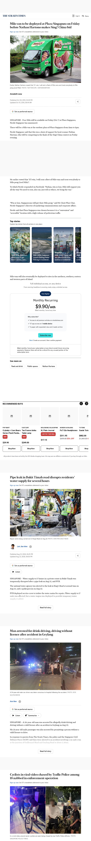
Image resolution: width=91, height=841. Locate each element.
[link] (14, 15)
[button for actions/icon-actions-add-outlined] (30, 546)
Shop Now (11, 448)
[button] (76, 16)
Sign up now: (14, 32)
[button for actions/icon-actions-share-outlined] (77, 101)
